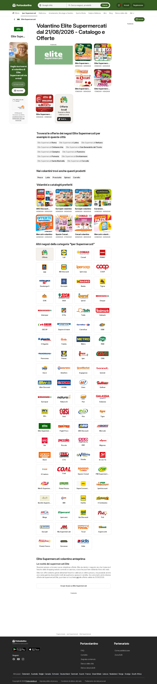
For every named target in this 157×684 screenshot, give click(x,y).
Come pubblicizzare (122, 650)
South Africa (136, 674)
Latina (68, 142)
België (41, 674)
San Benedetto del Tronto (84, 147)
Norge (120, 674)
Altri (131, 13)
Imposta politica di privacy (49, 681)
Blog (111, 13)
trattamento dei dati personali (18, 119)
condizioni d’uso (17, 116)
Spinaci (67, 177)
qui (77, 577)
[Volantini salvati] (118, 5)
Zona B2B (119, 655)
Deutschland (65, 674)
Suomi (81, 674)
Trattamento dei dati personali (95, 681)
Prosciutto (57, 177)
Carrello (76, 177)
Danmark (74, 674)
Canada (48, 674)
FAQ (82, 650)
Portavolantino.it (31, 681)
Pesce (40, 177)
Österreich (26, 674)
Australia (34, 674)
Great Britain (96, 674)
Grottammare (74, 156)
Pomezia (48, 156)
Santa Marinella (51, 161)
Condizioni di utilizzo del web (71, 681)
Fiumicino (73, 152)
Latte (48, 177)
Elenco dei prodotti (88, 668)
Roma (46, 142)
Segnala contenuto (88, 659)
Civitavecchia (50, 147)
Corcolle (78, 161)
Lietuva (105, 674)
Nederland (113, 674)
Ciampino (48, 152)
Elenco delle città (121, 13)
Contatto (84, 655)
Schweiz (55, 674)
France (88, 674)
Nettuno (92, 142)
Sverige (127, 674)
